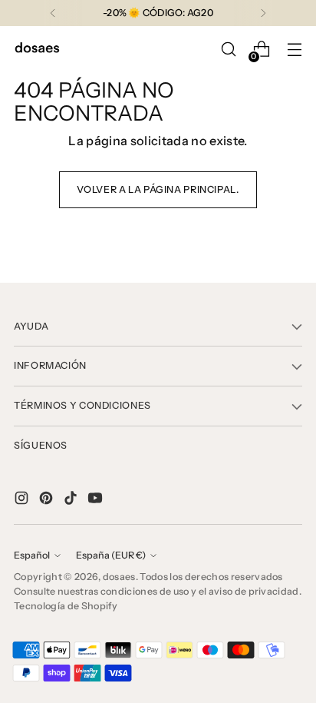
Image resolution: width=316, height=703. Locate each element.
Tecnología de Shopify (66, 606)
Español (32, 555)
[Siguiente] (263, 13)
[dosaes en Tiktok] (72, 500)
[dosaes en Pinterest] (47, 500)
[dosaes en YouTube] (96, 500)
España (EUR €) (111, 555)
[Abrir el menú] (294, 49)
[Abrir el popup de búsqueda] (228, 49)
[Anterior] (53, 13)
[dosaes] (37, 49)
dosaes (119, 576)
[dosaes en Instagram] (23, 500)
